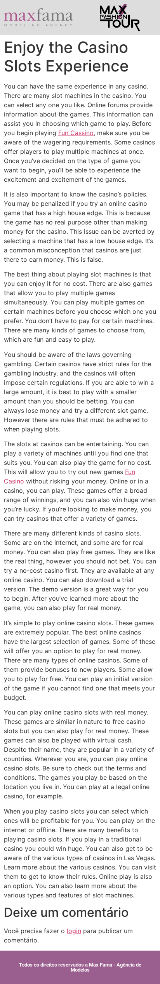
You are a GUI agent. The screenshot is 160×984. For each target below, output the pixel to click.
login (74, 931)
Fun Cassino (76, 133)
